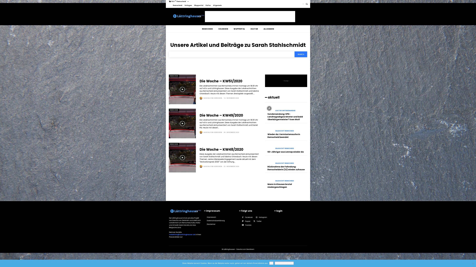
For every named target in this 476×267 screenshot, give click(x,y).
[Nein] (473, 263)
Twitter (259, 221)
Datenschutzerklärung (284, 263)
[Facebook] (242, 217)
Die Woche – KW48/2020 (221, 149)
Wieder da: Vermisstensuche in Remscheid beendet (284, 135)
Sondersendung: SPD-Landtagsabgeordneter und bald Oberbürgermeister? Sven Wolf (285, 117)
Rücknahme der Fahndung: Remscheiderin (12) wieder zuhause (286, 168)
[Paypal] (242, 221)
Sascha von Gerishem (212, 98)
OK (271, 263)
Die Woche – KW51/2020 (221, 81)
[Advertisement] (250, 16)
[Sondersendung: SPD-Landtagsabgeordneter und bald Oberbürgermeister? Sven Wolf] (269, 108)
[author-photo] (201, 98)
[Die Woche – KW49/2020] (182, 123)
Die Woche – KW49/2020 (221, 115)
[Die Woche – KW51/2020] (182, 89)
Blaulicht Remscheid (284, 131)
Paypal (247, 221)
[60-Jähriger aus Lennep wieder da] (269, 146)
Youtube (248, 225)
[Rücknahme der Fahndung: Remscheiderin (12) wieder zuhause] (269, 161)
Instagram (263, 217)
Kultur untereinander (285, 110)
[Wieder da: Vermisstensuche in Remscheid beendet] (269, 128)
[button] (306, 3)
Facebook (249, 217)
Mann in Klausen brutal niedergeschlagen (280, 185)
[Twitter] (254, 221)
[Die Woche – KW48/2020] (182, 157)
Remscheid (174, 76)
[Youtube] (242, 225)
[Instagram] (256, 217)
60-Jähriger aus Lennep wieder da (286, 151)
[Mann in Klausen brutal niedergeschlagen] (269, 178)
